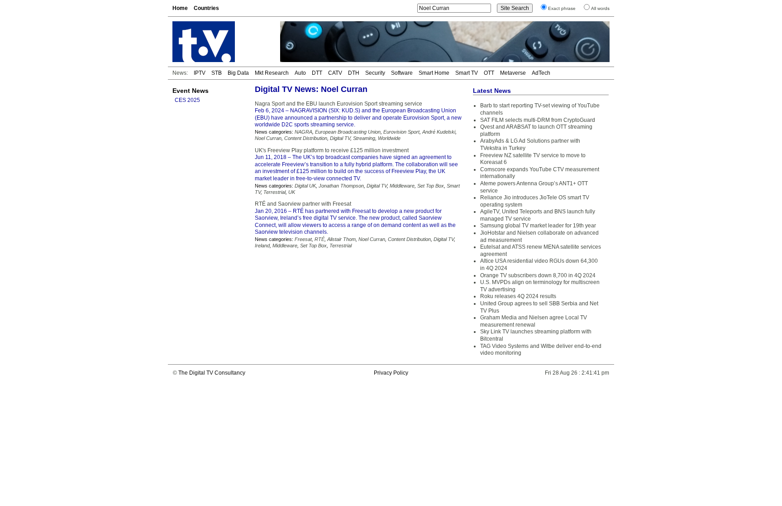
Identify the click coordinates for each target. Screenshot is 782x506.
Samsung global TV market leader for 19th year (538, 225)
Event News (190, 90)
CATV (335, 73)
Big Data (238, 73)
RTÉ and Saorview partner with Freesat (303, 204)
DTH (353, 73)
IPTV (199, 73)
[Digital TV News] (220, 41)
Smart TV (466, 73)
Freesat (303, 239)
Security (375, 73)
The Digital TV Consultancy (211, 373)
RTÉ (319, 239)
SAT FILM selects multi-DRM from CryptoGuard (537, 120)
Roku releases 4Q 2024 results (518, 296)
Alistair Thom (341, 239)
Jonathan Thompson (341, 185)
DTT (317, 73)
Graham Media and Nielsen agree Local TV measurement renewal (533, 321)
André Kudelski (438, 132)
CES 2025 (187, 100)
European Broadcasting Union (348, 132)
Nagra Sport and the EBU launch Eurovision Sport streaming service (338, 104)
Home (180, 8)
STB (216, 73)
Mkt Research (272, 73)
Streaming (364, 138)
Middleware (402, 185)
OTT (489, 73)
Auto (300, 73)
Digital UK (305, 185)
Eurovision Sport (401, 132)
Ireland (262, 245)
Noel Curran (268, 138)
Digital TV (340, 138)
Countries (206, 8)
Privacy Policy (391, 373)
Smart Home (434, 73)
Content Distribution (305, 138)
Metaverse (513, 73)
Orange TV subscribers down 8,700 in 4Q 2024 (538, 275)
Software (402, 73)
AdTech (541, 73)
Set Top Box (430, 185)
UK (291, 192)
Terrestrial (274, 192)
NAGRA (303, 132)
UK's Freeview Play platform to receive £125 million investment (332, 150)
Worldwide (389, 138)
